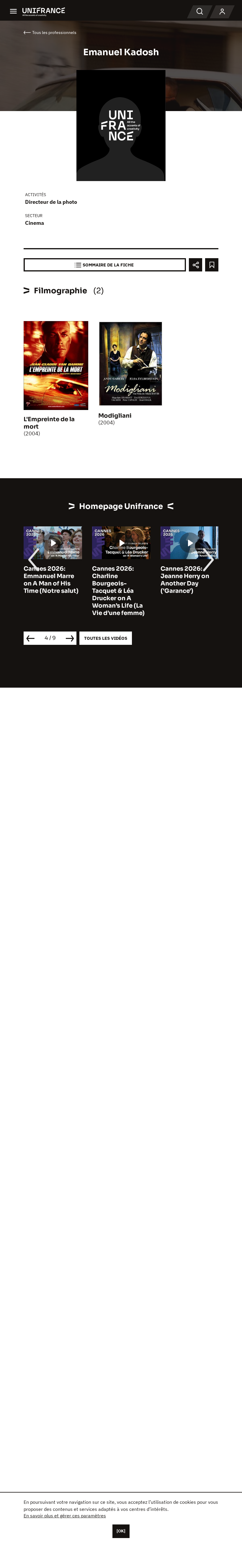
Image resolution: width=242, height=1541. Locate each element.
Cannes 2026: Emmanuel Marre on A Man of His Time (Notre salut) (51, 580)
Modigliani (115, 415)
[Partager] (195, 264)
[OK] (121, 1531)
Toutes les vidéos (105, 638)
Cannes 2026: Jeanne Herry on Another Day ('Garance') (185, 580)
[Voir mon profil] (222, 11)
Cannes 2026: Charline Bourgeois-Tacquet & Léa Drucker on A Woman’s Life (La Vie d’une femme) (118, 591)
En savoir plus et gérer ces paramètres (65, 1516)
